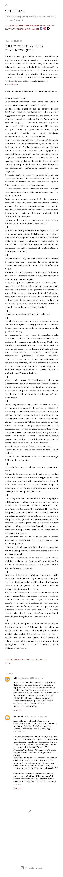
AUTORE (9, 26)
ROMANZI (49, 26)
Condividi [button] (9, 663)
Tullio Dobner (41, 659)
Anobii (15, 84)
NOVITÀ (35, 29)
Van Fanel (18, 716)
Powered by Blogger (33, 868)
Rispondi (17, 710)
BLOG (27, 29)
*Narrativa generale (21, 659)
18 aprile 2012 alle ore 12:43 (36, 716)
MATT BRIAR (15, 11)
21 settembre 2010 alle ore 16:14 (32, 678)
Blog (32, 659)
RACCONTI (10, 29)
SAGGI (20, 29)
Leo (15, 678)
